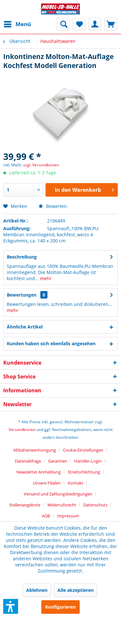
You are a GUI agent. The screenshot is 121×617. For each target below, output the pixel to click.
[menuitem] (17, 24)
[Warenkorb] (110, 24)
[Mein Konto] (94, 24)
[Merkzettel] (79, 24)
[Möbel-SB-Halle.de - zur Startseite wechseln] (60, 9)
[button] (10, 606)
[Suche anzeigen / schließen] (63, 24)
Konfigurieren (60, 607)
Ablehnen (36, 590)
